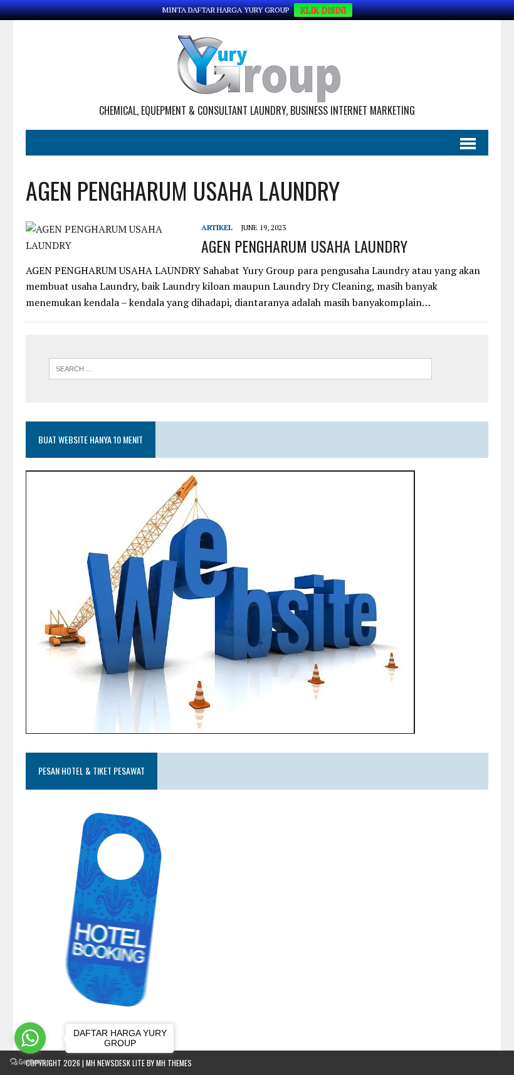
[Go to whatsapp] (30, 1038)
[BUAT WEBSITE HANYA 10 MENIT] (220, 726)
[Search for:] (240, 367)
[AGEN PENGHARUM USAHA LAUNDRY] (107, 245)
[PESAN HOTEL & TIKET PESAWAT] (122, 1010)
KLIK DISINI (323, 10)
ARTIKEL (217, 227)
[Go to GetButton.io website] (30, 1062)
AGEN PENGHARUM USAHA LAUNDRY (304, 246)
